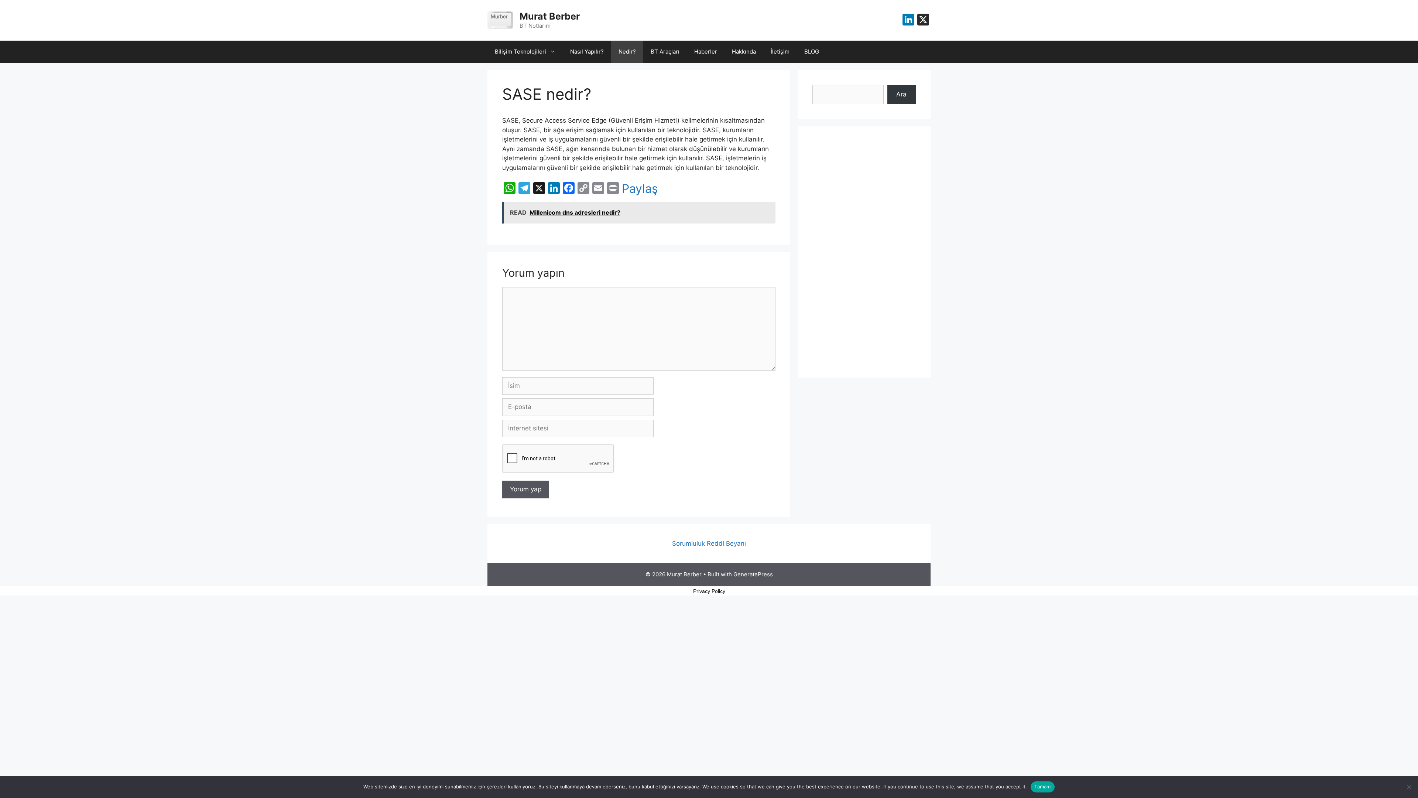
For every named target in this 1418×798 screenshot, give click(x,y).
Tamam (1042, 787)
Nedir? (627, 51)
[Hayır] (1408, 787)
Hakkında (744, 51)
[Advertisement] (864, 252)
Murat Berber (550, 16)
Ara (901, 94)
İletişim (780, 51)
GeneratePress (753, 574)
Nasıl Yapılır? (587, 51)
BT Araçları (665, 51)
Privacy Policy (709, 591)
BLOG (811, 51)
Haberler (705, 51)
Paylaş (640, 189)
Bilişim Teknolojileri (520, 51)
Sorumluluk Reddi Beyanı (709, 543)
